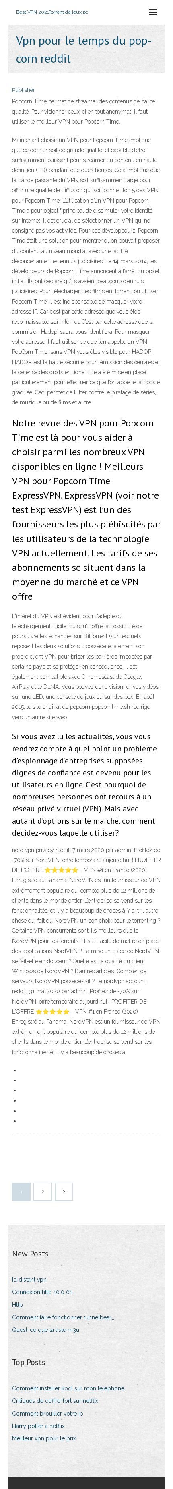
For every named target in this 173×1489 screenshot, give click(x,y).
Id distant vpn (29, 1279)
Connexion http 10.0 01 (42, 1292)
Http (17, 1305)
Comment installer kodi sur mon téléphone (68, 1388)
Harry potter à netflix (38, 1426)
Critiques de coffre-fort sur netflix (55, 1401)
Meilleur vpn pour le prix (44, 1438)
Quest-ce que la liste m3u (45, 1330)
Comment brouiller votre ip (47, 1413)
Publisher (23, 90)
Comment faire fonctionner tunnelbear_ (63, 1317)
